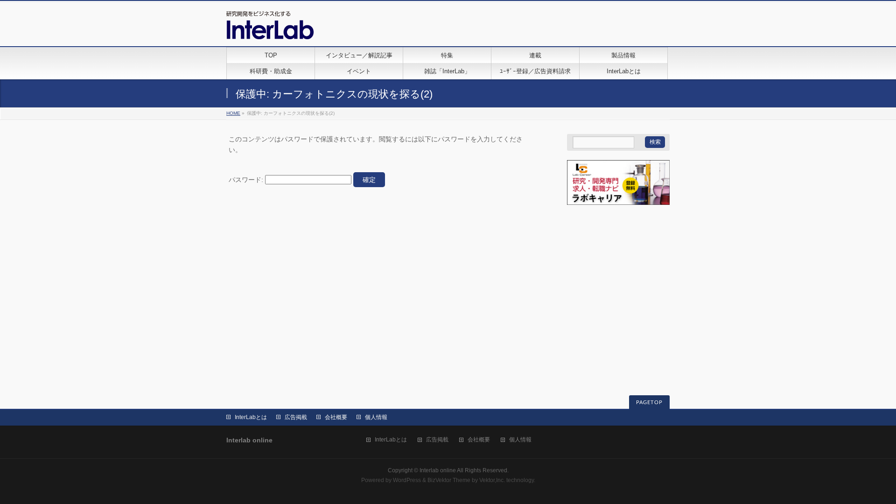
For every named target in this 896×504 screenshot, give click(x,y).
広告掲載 (296, 417)
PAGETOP (649, 402)
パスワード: (247, 179)
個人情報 (376, 417)
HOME (233, 113)
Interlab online (438, 470)
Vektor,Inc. (492, 480)
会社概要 (336, 417)
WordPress (407, 480)
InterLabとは (251, 417)
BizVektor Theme (448, 480)
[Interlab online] (270, 28)
